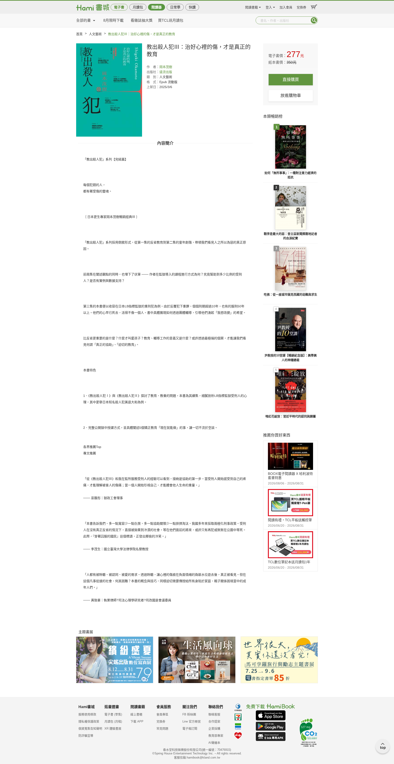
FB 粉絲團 (189, 714)
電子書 (119, 7)
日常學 (175, 7)
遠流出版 (165, 72)
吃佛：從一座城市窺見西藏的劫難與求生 (290, 294)
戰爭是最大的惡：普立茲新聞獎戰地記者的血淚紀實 (290, 236)
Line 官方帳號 (191, 721)
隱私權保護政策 (88, 721)
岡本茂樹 (165, 67)
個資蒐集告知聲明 (90, 728)
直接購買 (291, 79)
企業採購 (214, 728)
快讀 (192, 7)
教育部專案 (215, 735)
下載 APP (136, 721)
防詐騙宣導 (85, 735)
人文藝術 (95, 34)
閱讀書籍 (251, 6)
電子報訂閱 (189, 728)
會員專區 (162, 714)
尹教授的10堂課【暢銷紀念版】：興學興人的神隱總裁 (290, 358)
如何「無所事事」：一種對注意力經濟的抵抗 (290, 175)
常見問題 (162, 728)
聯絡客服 (214, 714)
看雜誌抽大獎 (142, 20)
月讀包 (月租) (113, 721)
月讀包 (138, 7)
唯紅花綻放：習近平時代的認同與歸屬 (290, 416)
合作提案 (214, 721)
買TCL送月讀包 (170, 20)
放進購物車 (290, 95)
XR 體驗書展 (112, 728)
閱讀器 (156, 7)
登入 (269, 6)
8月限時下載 (113, 20)
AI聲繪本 (214, 742)
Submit (314, 20)
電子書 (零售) (113, 714)
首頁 (79, 34)
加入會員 (286, 6)
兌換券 (301, 6)
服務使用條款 (87, 714)
